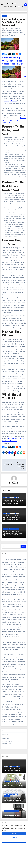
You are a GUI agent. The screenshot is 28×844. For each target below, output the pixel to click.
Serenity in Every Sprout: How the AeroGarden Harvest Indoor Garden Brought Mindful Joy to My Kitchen (13, 502)
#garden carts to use (13, 34)
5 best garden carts (10, 101)
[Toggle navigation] (2, 5)
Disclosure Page (6, 738)
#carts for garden (17, 30)
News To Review (13, 4)
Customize (14, 837)
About (3, 731)
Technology (14, 794)
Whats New (7, 796)
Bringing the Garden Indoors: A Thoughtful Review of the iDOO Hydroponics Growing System (12, 533)
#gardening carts (6, 35)
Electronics (7, 794)
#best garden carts (8, 30)
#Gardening (22, 34)
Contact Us (5, 734)
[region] (14, 832)
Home (5, 781)
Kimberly (8, 28)
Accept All (14, 833)
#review (13, 35)
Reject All (14, 841)
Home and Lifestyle (14, 497)
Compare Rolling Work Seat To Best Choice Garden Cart (13, 22)
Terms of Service (6, 747)
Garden (4, 16)
